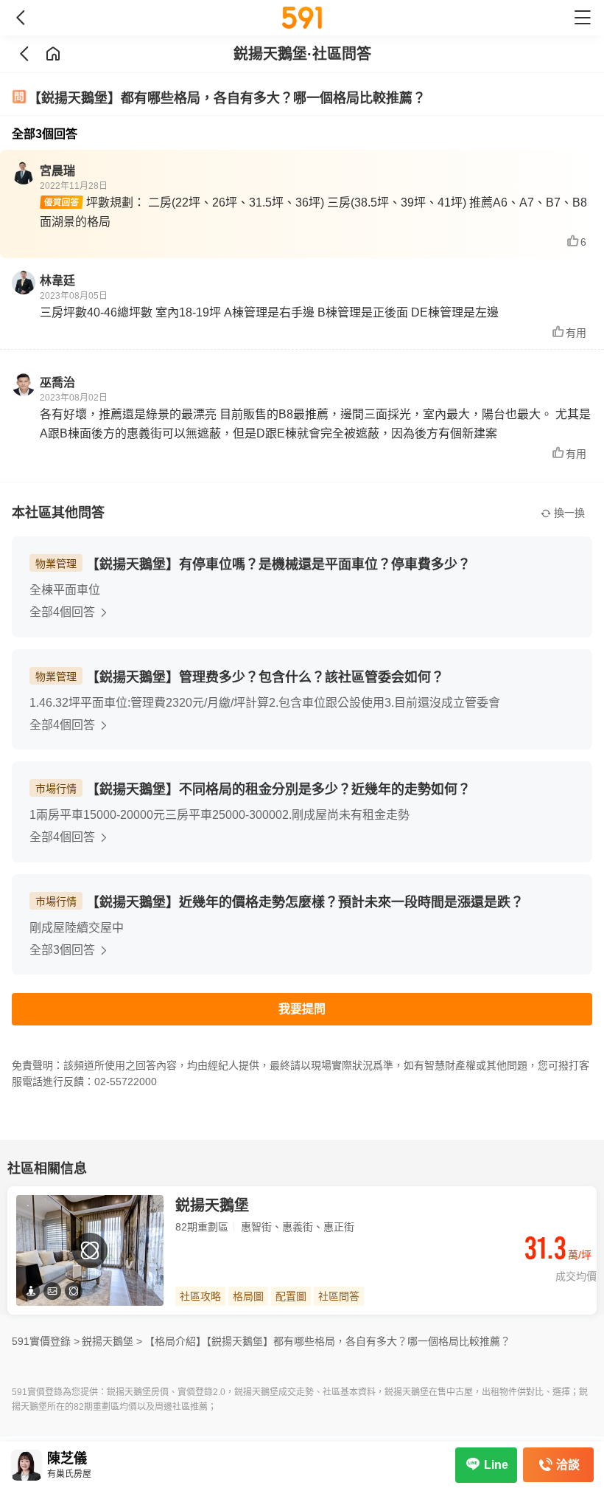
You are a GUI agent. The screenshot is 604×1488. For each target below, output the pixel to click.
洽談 (568, 1464)
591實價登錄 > (46, 1341)
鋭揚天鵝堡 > (112, 1341)
